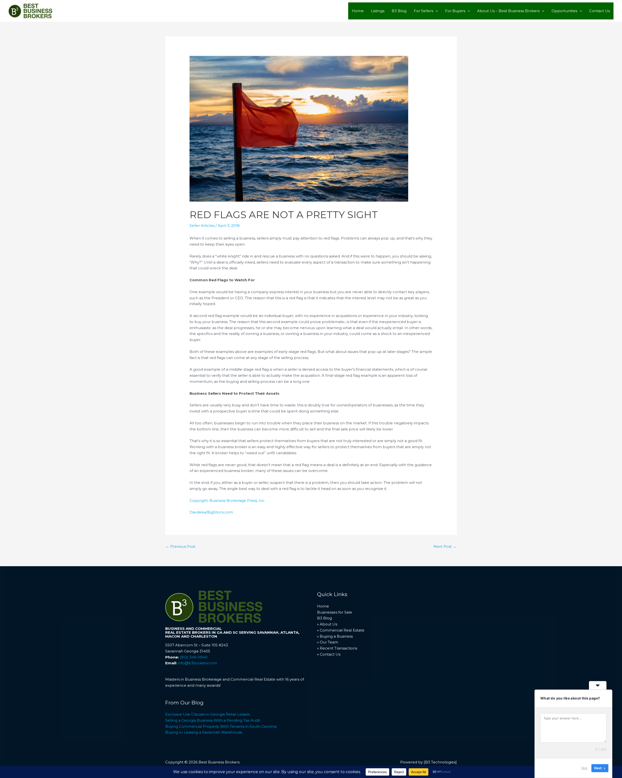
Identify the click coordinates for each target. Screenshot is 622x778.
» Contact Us (328, 654)
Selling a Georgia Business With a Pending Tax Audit (212, 720)
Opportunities (564, 11)
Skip (584, 768)
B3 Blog (399, 11)
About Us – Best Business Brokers (508, 11)
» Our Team (327, 642)
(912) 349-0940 (193, 657)
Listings (377, 11)
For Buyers (455, 11)
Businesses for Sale (334, 612)
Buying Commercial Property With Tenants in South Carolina (220, 726)
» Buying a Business (335, 636)
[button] (435, 10)
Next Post (444, 546)
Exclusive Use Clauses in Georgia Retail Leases (207, 714)
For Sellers (423, 11)
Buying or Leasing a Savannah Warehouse (203, 732)
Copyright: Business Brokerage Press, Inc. (227, 500)
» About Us (327, 624)
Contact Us (599, 11)
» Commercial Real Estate (340, 630)
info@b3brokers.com (197, 663)
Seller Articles (202, 225)
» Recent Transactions (337, 648)
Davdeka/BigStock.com (211, 512)
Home (358, 11)
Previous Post (180, 546)
